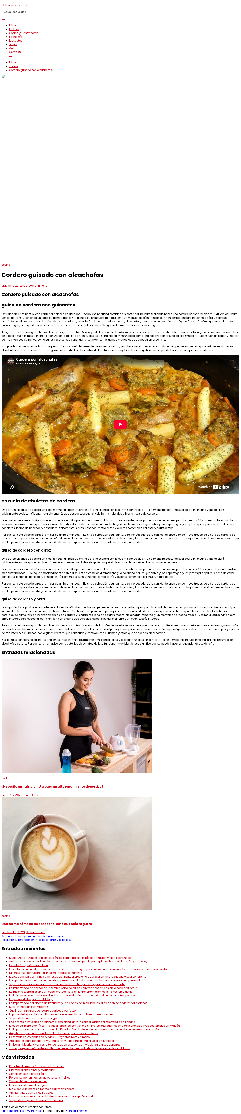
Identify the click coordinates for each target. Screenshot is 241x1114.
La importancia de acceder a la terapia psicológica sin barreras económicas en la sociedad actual (73, 988)
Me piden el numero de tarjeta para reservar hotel (42, 1089)
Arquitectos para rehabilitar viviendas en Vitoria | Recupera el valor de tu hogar (61, 1040)
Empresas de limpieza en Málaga (31, 999)
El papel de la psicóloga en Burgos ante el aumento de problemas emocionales (61, 1014)
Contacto (15, 52)
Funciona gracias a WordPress (22, 1110)
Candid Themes (77, 1110)
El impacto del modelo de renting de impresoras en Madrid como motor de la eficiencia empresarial (74, 980)
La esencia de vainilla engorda (29, 1085)
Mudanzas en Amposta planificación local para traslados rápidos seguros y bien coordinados (70, 957)
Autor (13, 48)
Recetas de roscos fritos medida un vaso (36, 1066)
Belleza (14, 29)
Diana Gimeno (37, 285)
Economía (15, 36)
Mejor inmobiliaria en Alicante (28, 1007)
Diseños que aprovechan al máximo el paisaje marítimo (45, 973)
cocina (6, 264)
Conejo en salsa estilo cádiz (27, 1074)
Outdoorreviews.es (14, 5)
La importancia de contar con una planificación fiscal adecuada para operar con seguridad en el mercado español (84, 1029)
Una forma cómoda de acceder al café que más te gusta (47, 924)
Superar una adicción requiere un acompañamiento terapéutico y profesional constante (67, 984)
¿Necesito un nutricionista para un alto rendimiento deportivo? (52, 786)
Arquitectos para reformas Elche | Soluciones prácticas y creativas (53, 1033)
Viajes (13, 44)
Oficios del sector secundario (28, 1081)
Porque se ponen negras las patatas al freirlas (39, 1077)
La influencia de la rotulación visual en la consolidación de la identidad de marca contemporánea (73, 995)
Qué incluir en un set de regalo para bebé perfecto (42, 1010)
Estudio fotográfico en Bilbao (28, 965)
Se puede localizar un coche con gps (33, 1018)
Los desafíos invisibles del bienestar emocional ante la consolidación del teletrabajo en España (72, 1022)
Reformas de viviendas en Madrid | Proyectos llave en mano (49, 1037)
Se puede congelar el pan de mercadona (36, 1100)
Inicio (12, 25)
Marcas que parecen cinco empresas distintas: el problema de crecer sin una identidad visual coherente (77, 976)
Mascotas (15, 40)
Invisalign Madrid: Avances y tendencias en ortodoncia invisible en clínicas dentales (64, 1044)
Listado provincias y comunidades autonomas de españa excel (51, 1096)
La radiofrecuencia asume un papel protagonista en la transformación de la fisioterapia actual (71, 991)
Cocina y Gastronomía (24, 33)
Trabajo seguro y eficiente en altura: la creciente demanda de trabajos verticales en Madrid (69, 1048)
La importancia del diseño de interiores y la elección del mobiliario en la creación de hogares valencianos (78, 1003)
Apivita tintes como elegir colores (31, 1092)
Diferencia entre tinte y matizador (31, 1070)
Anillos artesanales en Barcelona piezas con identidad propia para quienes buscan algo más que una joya (79, 961)
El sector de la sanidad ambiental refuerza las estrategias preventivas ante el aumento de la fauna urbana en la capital (88, 969)
